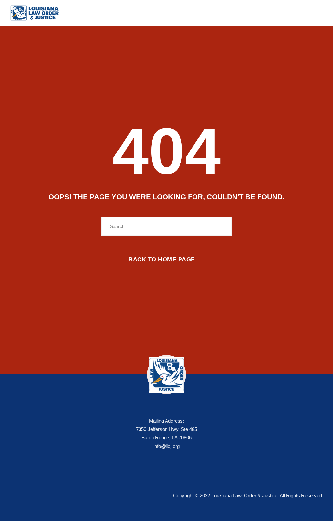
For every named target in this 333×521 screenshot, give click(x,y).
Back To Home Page (161, 259)
